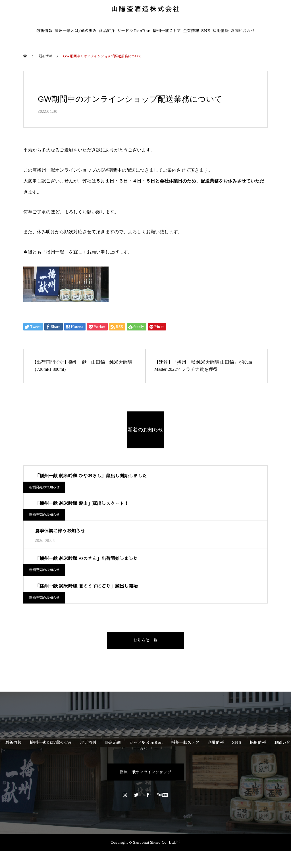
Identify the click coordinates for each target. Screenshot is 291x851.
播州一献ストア (167, 31)
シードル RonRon (134, 31)
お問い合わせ (243, 31)
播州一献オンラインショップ (145, 772)
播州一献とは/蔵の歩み (76, 31)
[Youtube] (162, 795)
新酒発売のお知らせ (44, 487)
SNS (205, 31)
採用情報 (220, 31)
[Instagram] (125, 795)
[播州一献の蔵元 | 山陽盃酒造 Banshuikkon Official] (145, 8)
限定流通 (113, 742)
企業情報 (191, 31)
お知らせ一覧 (145, 640)
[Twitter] (136, 795)
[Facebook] (148, 795)
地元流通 (88, 742)
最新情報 (44, 31)
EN (267, 22)
